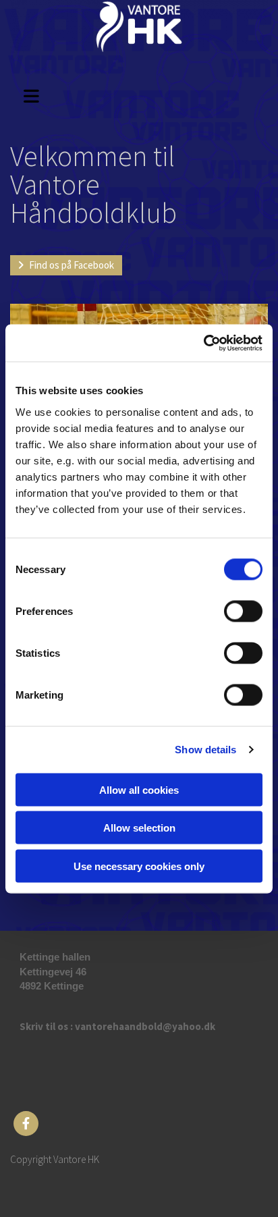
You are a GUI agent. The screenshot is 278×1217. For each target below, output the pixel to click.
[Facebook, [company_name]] (26, 1123)
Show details (205, 749)
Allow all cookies (139, 789)
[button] (38, 94)
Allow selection (139, 828)
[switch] (243, 611)
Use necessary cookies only (139, 865)
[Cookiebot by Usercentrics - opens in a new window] (203, 343)
